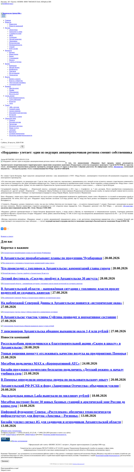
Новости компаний (16, 26)
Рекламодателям (15, 122)
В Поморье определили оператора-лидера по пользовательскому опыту (54, 379)
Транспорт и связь (15, 32)
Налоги (12, 60)
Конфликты (13, 69)
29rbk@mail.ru (30, 434)
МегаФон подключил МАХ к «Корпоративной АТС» (40, 363)
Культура (12, 101)
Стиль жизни (9, 96)
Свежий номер (14, 109)
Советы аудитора (15, 62)
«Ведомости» (118, 167)
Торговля (12, 71)
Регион (7, 28)
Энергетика (13, 30)
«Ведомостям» (128, 206)
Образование (14, 92)
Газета (7, 105)
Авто (11, 103)
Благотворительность (16, 98)
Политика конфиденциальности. (55, 434)
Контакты (12, 132)
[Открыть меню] (3, 16)
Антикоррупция (15, 84)
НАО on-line (13, 48)
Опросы (12, 120)
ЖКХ (11, 35)
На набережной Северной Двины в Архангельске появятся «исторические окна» (61, 303)
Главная (8, 20)
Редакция (12, 115)
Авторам (12, 130)
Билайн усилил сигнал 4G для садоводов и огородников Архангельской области (61, 422)
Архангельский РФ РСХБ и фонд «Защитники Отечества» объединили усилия (60, 385)
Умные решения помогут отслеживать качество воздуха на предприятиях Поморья (63, 353)
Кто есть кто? (14, 94)
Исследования (14, 73)
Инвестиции (13, 54)
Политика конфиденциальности (20, 135)
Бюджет (12, 52)
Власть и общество (16, 81)
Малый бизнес (14, 67)
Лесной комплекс (15, 39)
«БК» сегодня (14, 107)
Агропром (13, 37)
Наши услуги (14, 128)
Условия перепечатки (16, 133)
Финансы (8, 50)
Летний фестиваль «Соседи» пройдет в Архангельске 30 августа (49, 278)
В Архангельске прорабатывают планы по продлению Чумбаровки (51, 258)
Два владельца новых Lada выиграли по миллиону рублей (45, 395)
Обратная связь (10, 118)
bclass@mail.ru (11, 434)
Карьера (8, 86)
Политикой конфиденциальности (108, 455)
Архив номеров (14, 111)
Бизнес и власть (15, 79)
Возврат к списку (7, 236)
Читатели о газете (15, 116)
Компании (13, 65)
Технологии (13, 75)
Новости (8, 22)
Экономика (13, 41)
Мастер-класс (14, 88)
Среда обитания (15, 99)
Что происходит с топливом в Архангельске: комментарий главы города (55, 268)
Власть (7, 77)
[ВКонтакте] (2, 229)
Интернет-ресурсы (16, 126)
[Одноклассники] (5, 229)
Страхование (13, 58)
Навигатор (13, 24)
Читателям (13, 124)
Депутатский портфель (17, 82)
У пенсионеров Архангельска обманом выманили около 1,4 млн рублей (54, 331)
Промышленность (15, 45)
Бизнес (7, 64)
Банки (11, 56)
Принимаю (5, 461)
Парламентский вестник (18, 113)
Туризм (11, 47)
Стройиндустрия (15, 33)
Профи (11, 90)
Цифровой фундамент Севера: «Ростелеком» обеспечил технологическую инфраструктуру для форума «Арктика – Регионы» (56, 413)
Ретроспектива (14, 43)
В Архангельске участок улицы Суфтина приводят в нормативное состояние (58, 317)
